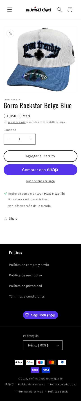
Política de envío (58, 391)
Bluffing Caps (37, 378)
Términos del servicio (30, 391)
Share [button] (13, 218)
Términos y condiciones (27, 296)
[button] (9, 9)
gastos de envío (17, 121)
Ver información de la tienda (29, 206)
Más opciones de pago (40, 181)
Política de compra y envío (29, 264)
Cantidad (10, 130)
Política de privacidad (25, 286)
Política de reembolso (25, 275)
